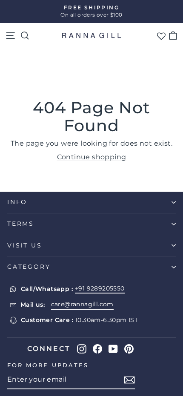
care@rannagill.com (82, 304)
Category (28, 266)
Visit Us (24, 245)
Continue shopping (91, 157)
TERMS (20, 223)
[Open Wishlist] (161, 35)
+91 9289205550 (100, 288)
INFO (17, 202)
